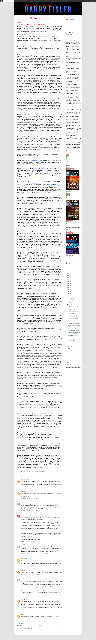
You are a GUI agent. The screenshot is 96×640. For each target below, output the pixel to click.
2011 (68, 355)
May (69, 343)
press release (34, 26)
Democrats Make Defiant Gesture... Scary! (73, 339)
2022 (68, 275)
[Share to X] (40, 471)
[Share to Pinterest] (43, 471)
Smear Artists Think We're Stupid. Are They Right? (73, 315)
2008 (68, 360)
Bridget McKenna (24, 502)
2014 (68, 291)
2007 (68, 362)
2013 (68, 293)
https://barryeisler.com (70, 28)
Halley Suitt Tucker (24, 479)
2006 (68, 364)
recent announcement (51, 385)
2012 (68, 353)
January (70, 350)
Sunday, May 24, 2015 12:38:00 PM (30, 620)
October (70, 297)
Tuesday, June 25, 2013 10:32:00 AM (30, 498)
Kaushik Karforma (24, 558)
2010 (68, 357)
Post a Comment (20, 623)
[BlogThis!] (39, 471)
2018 (68, 283)
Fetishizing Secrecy (72, 313)
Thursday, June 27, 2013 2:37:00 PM (31, 574)
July (69, 302)
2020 (68, 279)
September (70, 298)
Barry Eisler (23, 491)
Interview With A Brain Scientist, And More (72, 336)
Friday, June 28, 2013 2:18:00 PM (30, 611)
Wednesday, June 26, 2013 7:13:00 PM (31, 541)
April (69, 344)
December (70, 295)
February (70, 348)
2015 (68, 289)
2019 (68, 281)
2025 (68, 270)
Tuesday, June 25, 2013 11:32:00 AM (30, 510)
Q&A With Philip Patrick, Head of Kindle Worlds (73, 319)
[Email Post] (36, 471)
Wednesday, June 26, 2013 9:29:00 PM (31, 567)
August (70, 300)
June (69, 304)
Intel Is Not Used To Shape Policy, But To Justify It (73, 329)
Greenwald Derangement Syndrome (73, 307)
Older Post (60, 625)
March (69, 346)
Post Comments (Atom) (27, 628)
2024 (68, 272)
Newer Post (19, 625)
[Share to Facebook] (42, 471)
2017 (68, 285)
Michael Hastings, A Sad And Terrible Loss (74, 326)
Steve (22, 614)
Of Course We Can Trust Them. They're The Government (74, 322)
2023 (68, 273)
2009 (68, 359)
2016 (68, 287)
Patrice (22, 514)
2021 (68, 277)
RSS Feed (70, 34)
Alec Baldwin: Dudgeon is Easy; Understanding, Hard (74, 310)
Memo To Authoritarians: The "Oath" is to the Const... (74, 332)
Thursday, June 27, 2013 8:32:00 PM (31, 596)
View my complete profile (72, 21)
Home (40, 625)
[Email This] (38, 471)
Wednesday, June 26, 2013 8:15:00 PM (31, 555)
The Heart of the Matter (39, 18)
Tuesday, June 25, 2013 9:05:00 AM (30, 488)
